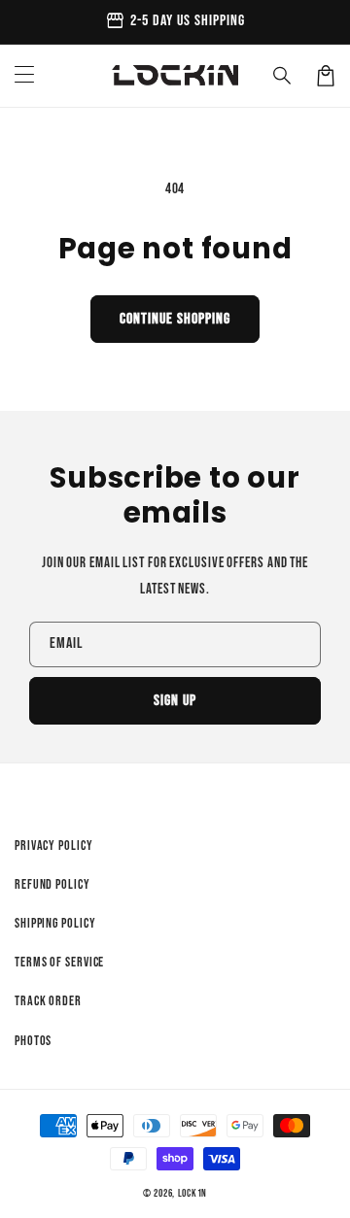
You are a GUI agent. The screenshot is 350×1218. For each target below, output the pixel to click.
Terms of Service (59, 962)
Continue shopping (175, 319)
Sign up (175, 701)
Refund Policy (52, 884)
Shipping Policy (55, 923)
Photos (33, 1040)
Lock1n (192, 1193)
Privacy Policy (54, 845)
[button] (283, 75)
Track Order (48, 1001)
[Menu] (24, 75)
